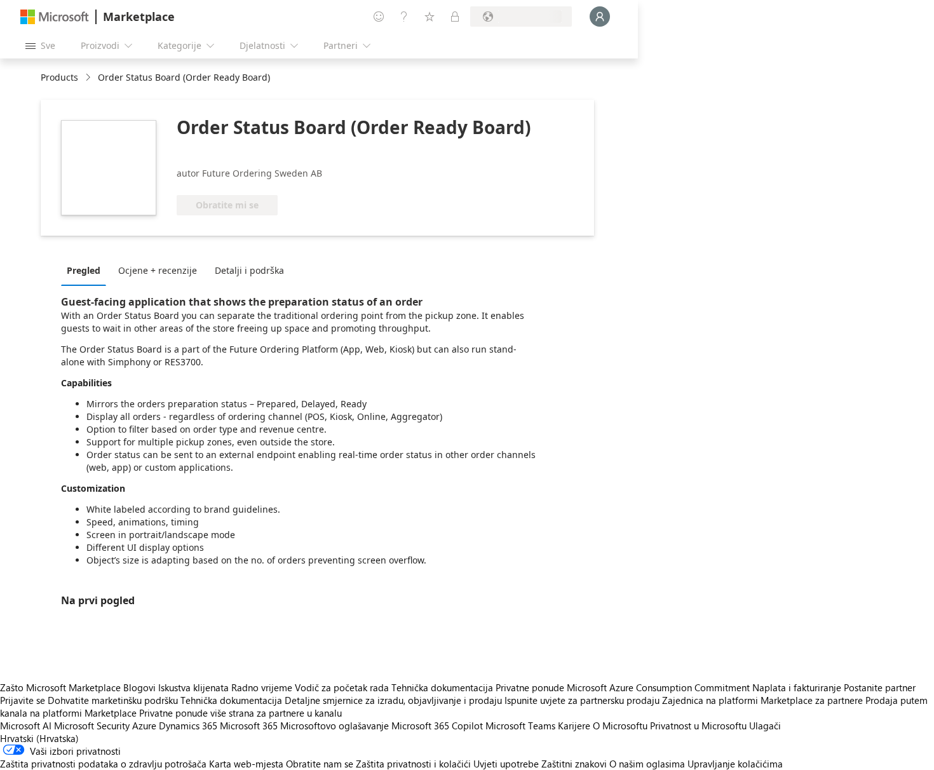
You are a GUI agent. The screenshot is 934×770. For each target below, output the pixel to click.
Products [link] (59, 77)
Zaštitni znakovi (574, 763)
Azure (144, 725)
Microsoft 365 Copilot (437, 725)
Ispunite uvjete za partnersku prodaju (582, 700)
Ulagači (765, 725)
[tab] (86, 270)
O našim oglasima (647, 763)
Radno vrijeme (261, 687)
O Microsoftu (620, 725)
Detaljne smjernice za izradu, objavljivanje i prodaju (393, 700)
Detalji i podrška (249, 270)
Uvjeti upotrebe (506, 763)
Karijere (574, 725)
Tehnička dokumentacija (442, 687)
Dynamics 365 (188, 725)
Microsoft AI (25, 725)
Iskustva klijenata (193, 687)
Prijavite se (22, 700)
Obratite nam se (319, 763)
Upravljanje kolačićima (735, 763)
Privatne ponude (530, 687)
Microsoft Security (92, 725)
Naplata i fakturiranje (796, 687)
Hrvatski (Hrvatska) (39, 738)
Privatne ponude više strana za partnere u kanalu (240, 712)
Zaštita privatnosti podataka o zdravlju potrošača (103, 763)
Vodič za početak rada (342, 687)
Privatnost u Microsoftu (698, 725)
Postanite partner (880, 687)
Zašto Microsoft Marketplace (60, 687)
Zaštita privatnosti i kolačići (413, 763)
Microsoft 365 (249, 725)
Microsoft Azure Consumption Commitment (659, 687)
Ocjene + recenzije (157, 270)
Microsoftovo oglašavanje (334, 725)
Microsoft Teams (520, 725)
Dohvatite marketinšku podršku (113, 700)
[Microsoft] (54, 17)
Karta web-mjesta (246, 763)
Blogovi (139, 687)
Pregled (83, 270)
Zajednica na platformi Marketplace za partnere (762, 700)
